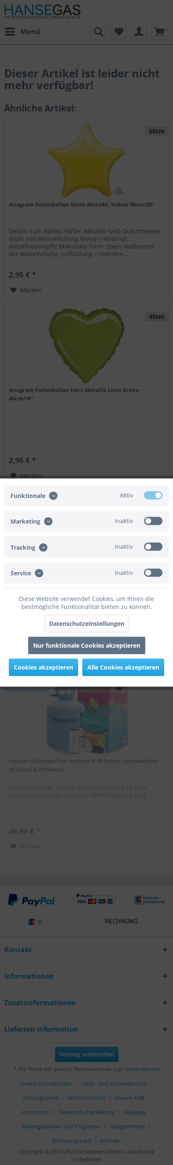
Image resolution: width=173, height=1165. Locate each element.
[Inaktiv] (153, 521)
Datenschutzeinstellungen (86, 623)
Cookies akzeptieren (43, 667)
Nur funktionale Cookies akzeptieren (86, 645)
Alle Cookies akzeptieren (123, 667)
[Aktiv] (153, 495)
